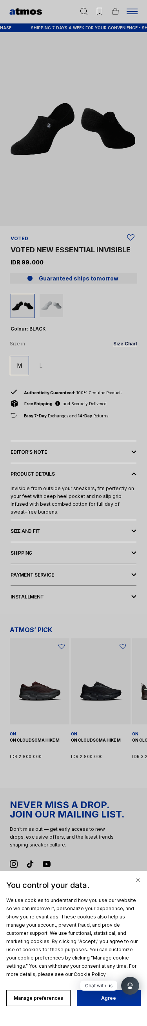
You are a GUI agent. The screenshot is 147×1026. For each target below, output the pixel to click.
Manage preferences (38, 998)
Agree (108, 998)
